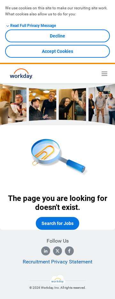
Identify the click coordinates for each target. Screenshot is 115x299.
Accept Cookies (57, 51)
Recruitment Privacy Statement (57, 262)
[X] (57, 250)
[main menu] (104, 73)
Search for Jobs (57, 223)
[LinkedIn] (45, 250)
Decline (57, 35)
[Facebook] (69, 250)
